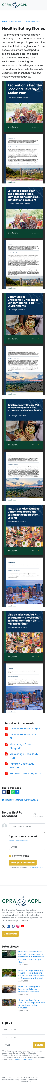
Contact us (10, 933)
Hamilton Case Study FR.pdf (26, 773)
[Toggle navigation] (41, 5)
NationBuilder (26, 1082)
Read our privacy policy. (23, 1059)
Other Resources (32, 21)
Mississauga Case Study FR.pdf (24, 755)
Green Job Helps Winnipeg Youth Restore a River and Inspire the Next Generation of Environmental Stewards (31, 974)
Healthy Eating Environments (21, 800)
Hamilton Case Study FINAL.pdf (22, 765)
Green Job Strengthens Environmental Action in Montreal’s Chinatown (29, 989)
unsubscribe (6, 1057)
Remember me (20, 855)
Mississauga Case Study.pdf (20, 746)
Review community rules (18, 841)
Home (4, 21)
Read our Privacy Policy (10, 1079)
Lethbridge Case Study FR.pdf (23, 736)
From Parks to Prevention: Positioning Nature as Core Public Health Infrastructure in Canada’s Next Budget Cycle (31, 956)
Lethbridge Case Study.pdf (25, 728)
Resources (16, 21)
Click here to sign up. (35, 868)
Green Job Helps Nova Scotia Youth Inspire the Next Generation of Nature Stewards (31, 1004)
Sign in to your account (10, 1077)
